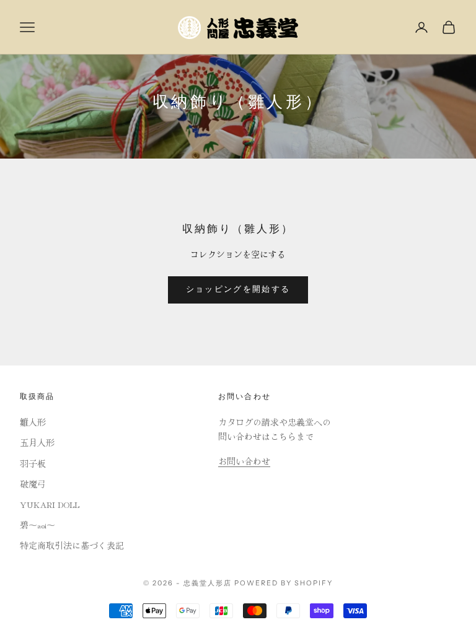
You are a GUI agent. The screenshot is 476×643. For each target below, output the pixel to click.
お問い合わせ (244, 461)
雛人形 (33, 422)
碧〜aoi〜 (37, 524)
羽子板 (33, 463)
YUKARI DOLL (49, 504)
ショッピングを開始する (238, 289)
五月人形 (37, 442)
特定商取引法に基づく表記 (72, 545)
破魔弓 (33, 484)
